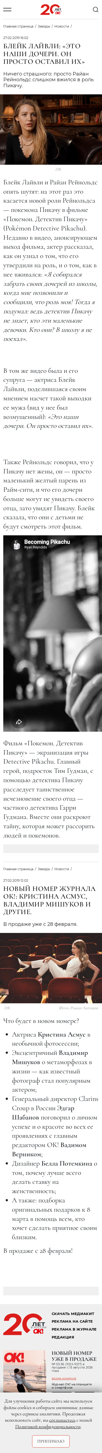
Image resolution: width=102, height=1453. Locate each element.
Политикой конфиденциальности (48, 1427)
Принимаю (51, 1441)
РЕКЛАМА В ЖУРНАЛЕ (74, 1329)
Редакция (63, 1337)
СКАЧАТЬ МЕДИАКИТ (73, 1314)
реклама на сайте (72, 1321)
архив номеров (64, 1378)
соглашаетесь (62, 1420)
